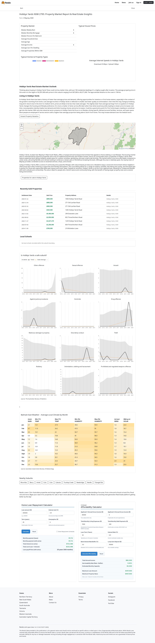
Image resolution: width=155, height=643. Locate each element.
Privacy (81, 597)
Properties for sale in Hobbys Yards (34, 178)
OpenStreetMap (124, 148)
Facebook (111, 600)
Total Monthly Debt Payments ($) (118, 524)
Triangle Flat (99, 482)
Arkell (38, 482)
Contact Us (52, 603)
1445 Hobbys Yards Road (73, 210)
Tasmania (22, 608)
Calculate (26, 531)
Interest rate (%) (56, 512)
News (124, 3)
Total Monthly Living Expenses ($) (92, 524)
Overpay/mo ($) (56, 522)
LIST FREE (148, 2)
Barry (31, 482)
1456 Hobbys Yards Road (73, 199)
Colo (44, 482)
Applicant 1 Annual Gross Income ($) (92, 514)
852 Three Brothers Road (73, 217)
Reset (34, 531)
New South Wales (25, 600)
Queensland (23, 603)
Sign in (138, 3)
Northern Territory (25, 597)
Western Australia (25, 614)
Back (21, 8)
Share (133, 8)
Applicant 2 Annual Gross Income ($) (119, 514)
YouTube (111, 603)
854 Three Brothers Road (73, 225)
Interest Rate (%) (115, 535)
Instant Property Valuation (30, 116)
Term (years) (27, 522)
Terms (81, 600)
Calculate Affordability (89, 553)
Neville (89, 482)
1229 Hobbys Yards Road (73, 221)
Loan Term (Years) (89, 535)
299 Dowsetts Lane (71, 214)
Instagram (111, 597)
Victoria (22, 611)
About (51, 597)
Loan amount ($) (27, 512)
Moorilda (24, 482)
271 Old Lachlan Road (72, 203)
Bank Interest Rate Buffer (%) (92, 544)
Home (117, 3)
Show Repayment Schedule (66, 531)
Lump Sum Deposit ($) (115, 544)
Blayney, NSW (28, 18)
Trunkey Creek (68, 482)
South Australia (24, 605)
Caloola (58, 482)
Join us (131, 3)
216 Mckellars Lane (71, 228)
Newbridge (80, 482)
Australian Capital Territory (28, 617)
